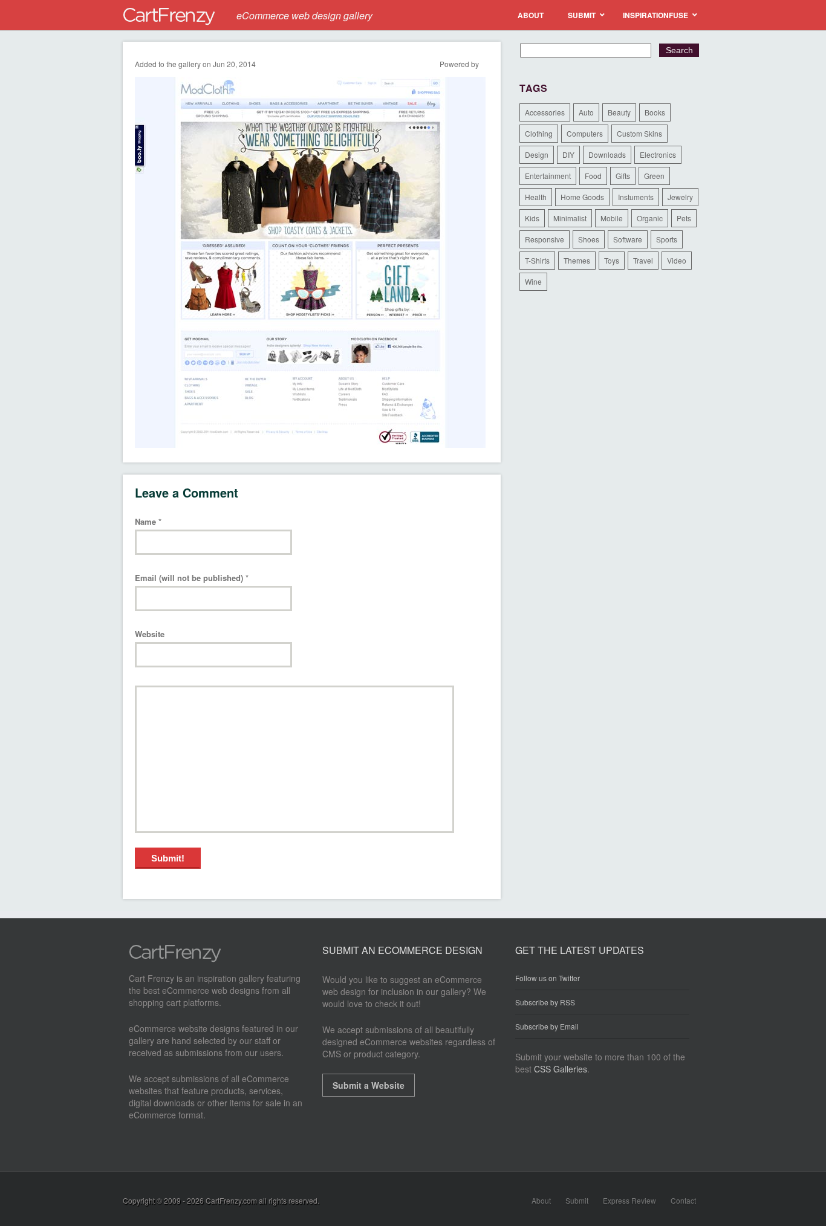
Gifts (623, 175)
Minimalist (570, 218)
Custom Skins (639, 133)
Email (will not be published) (192, 578)
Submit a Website (369, 1085)
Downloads (607, 154)
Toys (611, 260)
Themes (577, 260)
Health (536, 197)
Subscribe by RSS (545, 1002)
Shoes (588, 239)
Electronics (658, 154)
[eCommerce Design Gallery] (175, 959)
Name (148, 522)
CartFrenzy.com (231, 1200)
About (541, 1200)
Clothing (539, 133)
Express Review (629, 1200)
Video (676, 260)
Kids (532, 218)
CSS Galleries (560, 1069)
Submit (576, 1200)
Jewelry (680, 197)
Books (655, 112)
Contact (683, 1200)
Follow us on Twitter (547, 978)
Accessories (545, 112)
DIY (568, 154)
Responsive (544, 239)
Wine (533, 281)
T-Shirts (537, 260)
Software (627, 239)
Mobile (611, 218)
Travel (643, 260)
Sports (666, 239)
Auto (586, 112)
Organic (650, 218)
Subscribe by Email (547, 1026)
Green (654, 175)
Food (593, 175)
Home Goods (582, 197)
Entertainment (548, 175)
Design (536, 154)
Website (149, 634)
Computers (585, 133)
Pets (684, 218)
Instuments (636, 197)
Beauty (619, 112)
